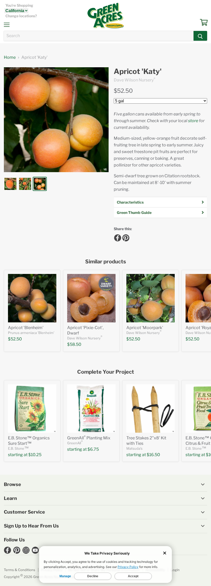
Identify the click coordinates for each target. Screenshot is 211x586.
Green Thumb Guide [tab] (134, 212)
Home (10, 57)
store (193, 120)
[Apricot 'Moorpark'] (150, 298)
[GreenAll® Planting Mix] (91, 408)
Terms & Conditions (19, 570)
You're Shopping (19, 5)
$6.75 (93, 449)
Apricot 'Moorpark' (144, 327)
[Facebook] (117, 237)
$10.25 (34, 454)
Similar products (105, 262)
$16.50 (153, 454)
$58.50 (74, 344)
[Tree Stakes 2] (150, 408)
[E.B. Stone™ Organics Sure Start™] (32, 408)
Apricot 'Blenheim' (25, 327)
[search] (99, 36)
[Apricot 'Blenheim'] (32, 298)
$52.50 (123, 90)
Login (175, 570)
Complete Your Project (105, 372)
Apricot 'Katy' (138, 71)
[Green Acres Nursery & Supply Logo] (105, 15)
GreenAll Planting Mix (88, 438)
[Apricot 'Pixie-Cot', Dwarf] (91, 298)
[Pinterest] (125, 237)
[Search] (200, 36)
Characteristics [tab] (130, 202)
